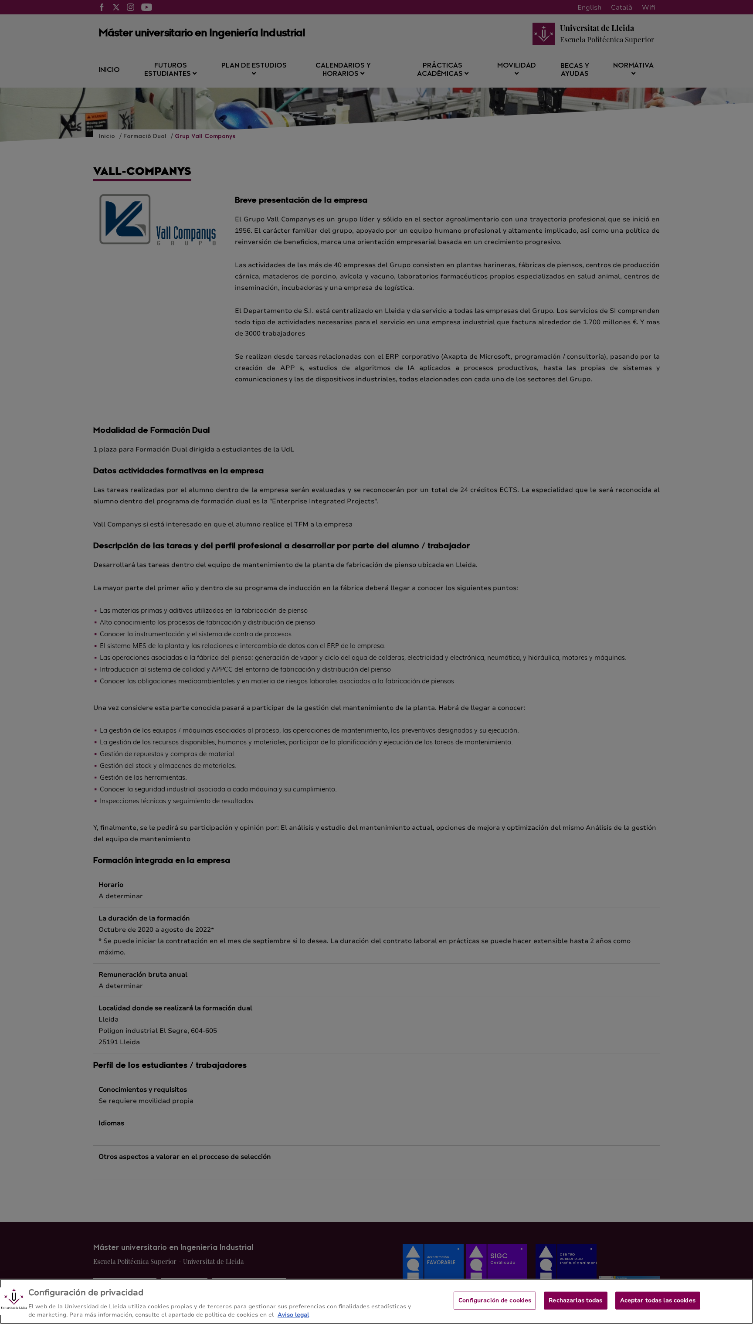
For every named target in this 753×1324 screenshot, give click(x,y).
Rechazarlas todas (575, 1300)
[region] (376, 1301)
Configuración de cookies (494, 1300)
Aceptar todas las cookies (657, 1300)
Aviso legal (293, 1315)
